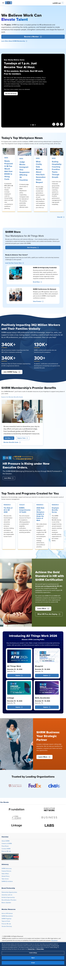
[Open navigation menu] (3, 3)
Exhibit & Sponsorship (8, 897)
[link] (9, 151)
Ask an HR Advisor (7, 913)
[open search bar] (62, 3)
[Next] (61, 124)
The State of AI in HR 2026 (8, 510)
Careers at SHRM (7, 843)
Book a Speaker (6, 902)
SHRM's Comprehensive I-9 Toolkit (24, 510)
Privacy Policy (40, 949)
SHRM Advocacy (7, 868)
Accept (33, 962)
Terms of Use (31, 949)
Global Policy (5, 876)
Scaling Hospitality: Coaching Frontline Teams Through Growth (57, 169)
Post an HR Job (6, 851)
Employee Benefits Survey (55, 510)
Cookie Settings (33, 952)
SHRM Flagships (6, 918)
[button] (33, 37)
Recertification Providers (9, 900)
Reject (33, 957)
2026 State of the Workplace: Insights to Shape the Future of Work (40, 514)
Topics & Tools (6, 921)
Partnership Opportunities (9, 892)
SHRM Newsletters (7, 916)
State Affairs (5, 873)
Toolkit (22, 504)
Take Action (5, 879)
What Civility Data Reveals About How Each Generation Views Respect (41, 172)
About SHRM (5, 841)
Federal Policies (6, 871)
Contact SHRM (6, 848)
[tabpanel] (22, 422)
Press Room (5, 846)
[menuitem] (8, 2)
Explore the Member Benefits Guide (12, 397)
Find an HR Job (6, 923)
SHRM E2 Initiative (7, 881)
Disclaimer (54, 940)
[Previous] (53, 124)
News (6, 157)
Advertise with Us (7, 895)
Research (7, 504)
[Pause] (57, 124)
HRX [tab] (34, 125)
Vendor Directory (7, 926)
